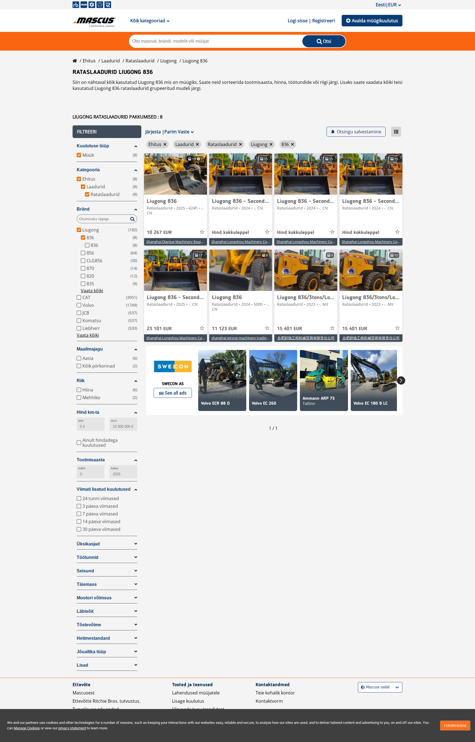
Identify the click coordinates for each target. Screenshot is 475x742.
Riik (81, 380)
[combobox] (361, 687)
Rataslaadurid (140, 61)
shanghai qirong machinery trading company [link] (248, 337)
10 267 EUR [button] (159, 232)
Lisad (82, 665)
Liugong (168, 61)
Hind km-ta (88, 412)
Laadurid (110, 61)
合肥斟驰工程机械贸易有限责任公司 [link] (306, 337)
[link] (175, 174)
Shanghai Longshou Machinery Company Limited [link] (251, 241)
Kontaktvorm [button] (269, 701)
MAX (114, 420)
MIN (80, 420)
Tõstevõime (89, 624)
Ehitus (89, 61)
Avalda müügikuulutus (375, 21)
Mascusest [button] (84, 693)
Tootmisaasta (91, 459)
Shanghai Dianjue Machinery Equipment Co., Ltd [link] (185, 241)
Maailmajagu (90, 349)
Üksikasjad (88, 544)
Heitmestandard (93, 638)
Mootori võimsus (94, 597)
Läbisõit (85, 611)
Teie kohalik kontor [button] (275, 693)
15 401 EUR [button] (289, 328)
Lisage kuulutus (188, 701)
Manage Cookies (27, 728)
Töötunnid (87, 557)
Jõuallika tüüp (91, 651)
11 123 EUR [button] (224, 328)
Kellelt (81, 468)
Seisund (85, 571)
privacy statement (72, 728)
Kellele (114, 468)
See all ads (176, 393)
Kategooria (88, 169)
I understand (455, 725)
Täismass (87, 584)
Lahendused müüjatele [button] (196, 693)
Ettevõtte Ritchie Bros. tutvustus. (106, 701)
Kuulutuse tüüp (93, 146)
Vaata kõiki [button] (92, 291)
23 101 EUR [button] (159, 328)
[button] (107, 131)
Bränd (83, 209)
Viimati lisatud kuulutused (104, 489)
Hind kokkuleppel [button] (230, 232)
